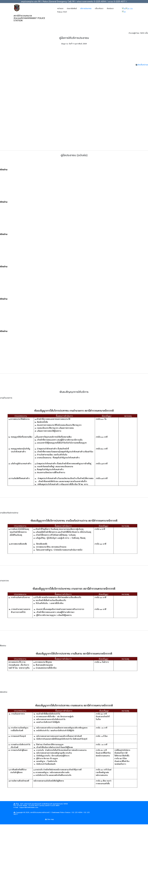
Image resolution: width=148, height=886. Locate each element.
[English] (124, 11)
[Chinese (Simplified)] (129, 8)
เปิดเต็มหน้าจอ (142, 64)
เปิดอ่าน (3, 169)
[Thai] (124, 8)
